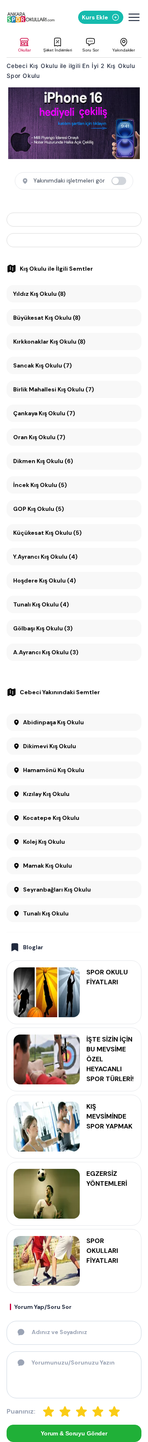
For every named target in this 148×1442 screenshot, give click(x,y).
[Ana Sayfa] (31, 17)
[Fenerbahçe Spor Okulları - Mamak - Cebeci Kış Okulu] (74, 219)
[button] (24, 45)
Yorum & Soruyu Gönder (74, 1433)
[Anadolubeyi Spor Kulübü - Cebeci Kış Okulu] (74, 240)
